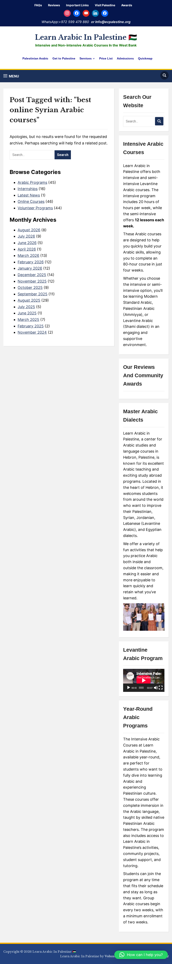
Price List (106, 58)
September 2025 (32, 294)
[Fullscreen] (161, 688)
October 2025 (30, 287)
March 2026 (28, 255)
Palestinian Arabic (35, 58)
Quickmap (145, 58)
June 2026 (27, 243)
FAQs (38, 5)
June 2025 (27, 313)
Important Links (77, 5)
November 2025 (32, 281)
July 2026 (26, 236)
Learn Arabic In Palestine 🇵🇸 (86, 37)
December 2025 (32, 275)
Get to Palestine (63, 58)
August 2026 (29, 230)
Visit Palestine (105, 5)
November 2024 (32, 332)
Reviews (54, 5)
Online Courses (31, 201)
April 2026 (27, 249)
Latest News (29, 195)
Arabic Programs (32, 182)
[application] (143, 680)
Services (85, 58)
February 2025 (31, 326)
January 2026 (30, 268)
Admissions (125, 58)
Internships (28, 189)
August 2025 (29, 300)
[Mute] (156, 688)
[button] (11, 76)
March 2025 (28, 319)
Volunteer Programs (35, 208)
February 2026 (31, 262)
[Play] (128, 688)
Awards (126, 5)
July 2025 (26, 307)
